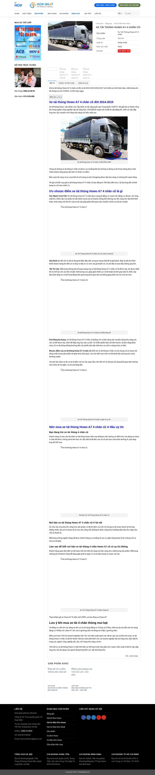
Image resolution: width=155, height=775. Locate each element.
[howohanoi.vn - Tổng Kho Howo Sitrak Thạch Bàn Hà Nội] (18, 5)
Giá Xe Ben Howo (54, 718)
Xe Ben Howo (52, 736)
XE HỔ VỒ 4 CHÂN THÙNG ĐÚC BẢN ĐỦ (58, 689)
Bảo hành (52, 13)
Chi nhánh (64, 13)
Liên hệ (97, 13)
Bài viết (88, 13)
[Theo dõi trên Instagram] (88, 717)
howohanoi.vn (84, 772)
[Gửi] (138, 13)
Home (17, 13)
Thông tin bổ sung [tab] (66, 83)
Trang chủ (99, 23)
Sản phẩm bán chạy (55, 744)
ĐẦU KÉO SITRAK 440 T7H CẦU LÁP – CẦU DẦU (81, 689)
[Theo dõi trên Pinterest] (98, 717)
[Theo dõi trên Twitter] (93, 717)
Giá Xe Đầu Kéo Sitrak (56, 727)
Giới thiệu (26, 13)
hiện (59, 97)
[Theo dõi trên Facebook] (83, 717)
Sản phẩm (38, 13)
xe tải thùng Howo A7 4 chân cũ (77, 351)
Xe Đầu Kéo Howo (54, 740)
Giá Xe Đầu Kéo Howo (122, 23)
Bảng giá (76, 13)
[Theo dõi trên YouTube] (103, 717)
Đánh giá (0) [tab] (83, 83)
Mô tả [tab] (52, 83)
